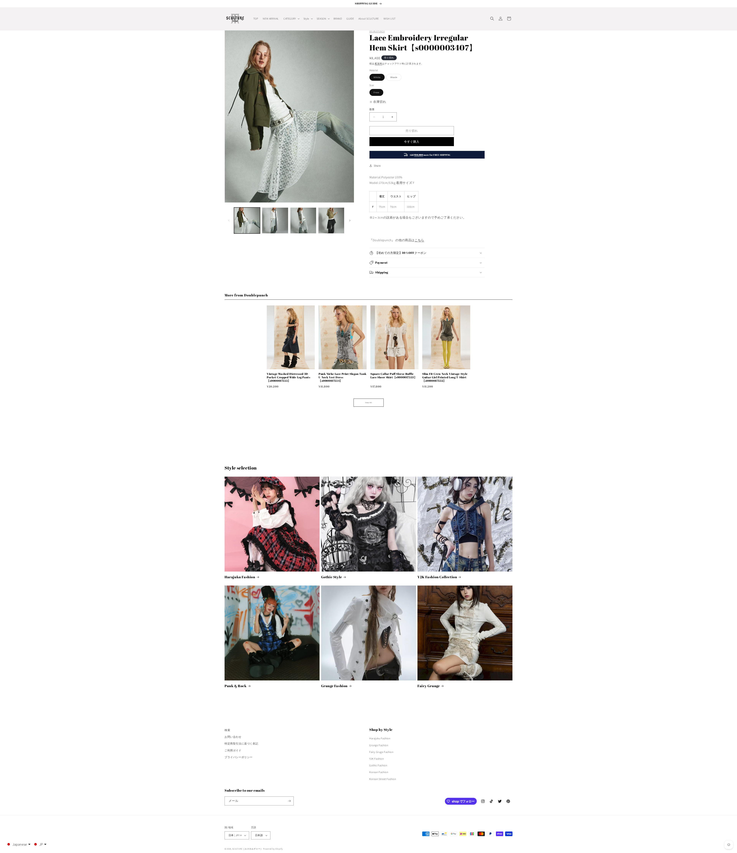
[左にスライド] (229, 220)
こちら (419, 240)
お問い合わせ (233, 737)
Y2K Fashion (376, 758)
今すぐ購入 (411, 141)
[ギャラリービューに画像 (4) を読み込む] (331, 220)
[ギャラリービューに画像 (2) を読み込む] (275, 220)
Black (395, 78)
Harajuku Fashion (240, 577)
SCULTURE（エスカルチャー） (247, 848)
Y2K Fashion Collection (437, 577)
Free (377, 93)
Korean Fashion (378, 772)
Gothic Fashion (378, 765)
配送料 (378, 63)
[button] (291, 19)
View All (368, 402)
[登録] (289, 800)
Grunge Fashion (334, 686)
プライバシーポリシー (239, 757)
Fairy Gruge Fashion (381, 752)
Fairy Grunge (428, 686)
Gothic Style (331, 577)
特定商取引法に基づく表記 (241, 743)
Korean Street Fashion (382, 779)
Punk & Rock (236, 686)
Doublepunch (377, 31)
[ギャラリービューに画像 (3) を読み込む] (303, 220)
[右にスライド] (350, 220)
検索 (227, 730)
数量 (372, 109)
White (378, 78)
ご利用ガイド (233, 750)
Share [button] (377, 165)
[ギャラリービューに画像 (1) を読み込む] (247, 220)
